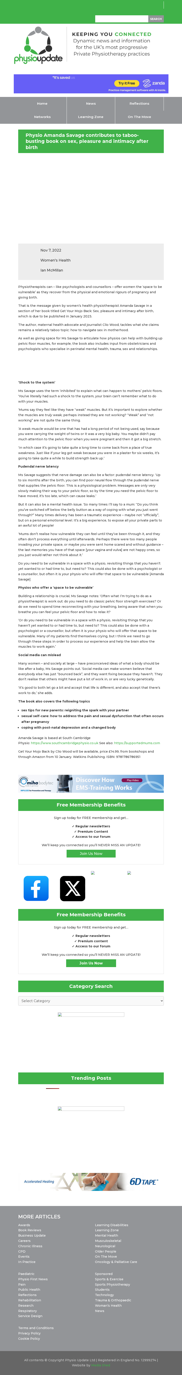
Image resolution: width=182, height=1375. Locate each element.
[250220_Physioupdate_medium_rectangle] (91, 1016)
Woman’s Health (108, 1306)
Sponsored (104, 1274)
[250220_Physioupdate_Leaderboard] (91, 792)
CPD (22, 1251)
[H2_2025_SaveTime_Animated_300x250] (91, 1110)
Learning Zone (107, 1230)
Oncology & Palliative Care (116, 1262)
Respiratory (27, 1311)
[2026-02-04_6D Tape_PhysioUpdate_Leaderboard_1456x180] (91, 1190)
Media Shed (100, 1365)
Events (24, 1257)
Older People (105, 1251)
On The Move (106, 1257)
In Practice (27, 1262)
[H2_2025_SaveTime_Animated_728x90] (91, 92)
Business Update (32, 1235)
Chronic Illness (30, 1246)
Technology (104, 1295)
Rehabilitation (29, 1300)
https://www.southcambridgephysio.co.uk (64, 743)
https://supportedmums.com (137, 743)
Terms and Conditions (36, 1328)
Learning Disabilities (111, 1225)
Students (102, 1290)
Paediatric (26, 1274)
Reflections (27, 1295)
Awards (24, 1225)
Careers (24, 1241)
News (99, 1311)
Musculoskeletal (108, 1241)
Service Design (30, 1316)
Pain (22, 1284)
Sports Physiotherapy (112, 1284)
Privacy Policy (29, 1333)
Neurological (105, 1246)
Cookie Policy (29, 1339)
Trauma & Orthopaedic (113, 1300)
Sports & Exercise (109, 1279)
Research (26, 1306)
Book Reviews (29, 1230)
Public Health (29, 1290)
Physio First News (33, 1279)
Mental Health (106, 1235)
